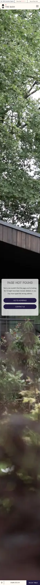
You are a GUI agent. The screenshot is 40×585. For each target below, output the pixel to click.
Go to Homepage (20, 300)
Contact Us (20, 307)
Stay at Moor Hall (34, 1)
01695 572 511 (15, 583)
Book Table (33, 583)
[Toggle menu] (37, 6)
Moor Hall (19, 1)
